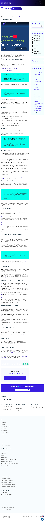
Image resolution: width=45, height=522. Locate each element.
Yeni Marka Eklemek (7, 70)
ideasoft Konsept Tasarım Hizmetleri (8, 459)
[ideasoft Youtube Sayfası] (42, 407)
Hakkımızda (3, 422)
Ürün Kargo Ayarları (38, 94)
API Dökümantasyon (5, 432)
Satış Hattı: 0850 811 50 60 (6, 406)
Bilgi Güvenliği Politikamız (6, 445)
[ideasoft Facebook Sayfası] (31, 407)
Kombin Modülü (37, 110)
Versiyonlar (3, 496)
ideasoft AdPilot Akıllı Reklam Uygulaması (9, 463)
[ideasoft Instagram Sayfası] (34, 407)
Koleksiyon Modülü (38, 72)
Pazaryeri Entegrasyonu (5, 476)
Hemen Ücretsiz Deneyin (21, 389)
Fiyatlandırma (36, 42)
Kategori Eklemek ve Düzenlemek (10, 68)
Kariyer (2, 434)
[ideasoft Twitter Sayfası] (37, 407)
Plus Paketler (3, 453)
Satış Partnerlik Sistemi (5, 426)
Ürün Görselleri (37, 40)
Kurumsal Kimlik (4, 430)
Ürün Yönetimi (12, 16)
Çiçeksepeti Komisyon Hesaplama (8, 486)
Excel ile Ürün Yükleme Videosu (15, 352)
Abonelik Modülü (4, 465)
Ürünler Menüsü (37, 108)
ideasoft (2, 16)
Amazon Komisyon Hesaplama (7, 482)
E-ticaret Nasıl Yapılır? (5, 503)
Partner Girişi (3, 428)
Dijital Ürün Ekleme (38, 78)
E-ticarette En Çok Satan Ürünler (7, 507)
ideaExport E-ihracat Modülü (6, 461)
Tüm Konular (36, 112)
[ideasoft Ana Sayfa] (6, 8)
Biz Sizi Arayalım (40, 3)
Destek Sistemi (19, 408)
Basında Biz (3, 424)
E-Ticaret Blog (4, 492)
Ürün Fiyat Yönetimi (9, 277)
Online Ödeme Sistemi (5, 436)
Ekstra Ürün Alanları (38, 49)
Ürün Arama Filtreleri (38, 93)
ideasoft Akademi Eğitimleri (6, 494)
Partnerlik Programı (4, 469)
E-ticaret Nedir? (4, 500)
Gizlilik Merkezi (4, 441)
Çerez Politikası (4, 443)
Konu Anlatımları (19, 410)
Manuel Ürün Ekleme (38, 38)
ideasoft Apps (4, 457)
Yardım (7, 16)
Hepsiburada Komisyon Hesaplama (8, 484)
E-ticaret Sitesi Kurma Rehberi (7, 498)
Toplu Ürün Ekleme (37, 53)
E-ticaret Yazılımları (11, 516)
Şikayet (2, 438)
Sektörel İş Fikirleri (4, 505)
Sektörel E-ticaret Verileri (6, 509)
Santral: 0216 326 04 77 (6, 409)
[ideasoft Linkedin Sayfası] (39, 407)
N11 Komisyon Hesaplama (6, 478)
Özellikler (3, 455)
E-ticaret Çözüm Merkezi (6, 467)
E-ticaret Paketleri (4, 451)
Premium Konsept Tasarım (6, 472)
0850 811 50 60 (39, 1)
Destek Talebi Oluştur (10, 378)
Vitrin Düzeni (24, 343)
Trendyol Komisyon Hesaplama (7, 480)
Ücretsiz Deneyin (17, 8)
